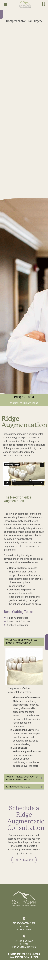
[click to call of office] (44, 4)
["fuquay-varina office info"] (24, 936)
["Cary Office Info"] (24, 918)
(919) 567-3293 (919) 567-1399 (24, 955)
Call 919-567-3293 (24, 860)
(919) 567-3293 (24, 397)
